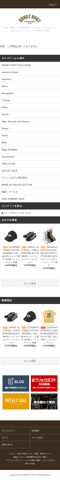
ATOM (32, 464)
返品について (19, 457)
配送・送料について (42, 454)
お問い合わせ (7, 444)
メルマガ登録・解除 (32, 460)
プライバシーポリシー (14, 460)
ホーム (12, 454)
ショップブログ (48, 460)
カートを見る (37, 438)
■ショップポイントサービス (16, 213)
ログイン (5, 438)
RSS (27, 464)
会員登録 (35, 431)
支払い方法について (24, 454)
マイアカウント (8, 431)
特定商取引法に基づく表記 (36, 457)
